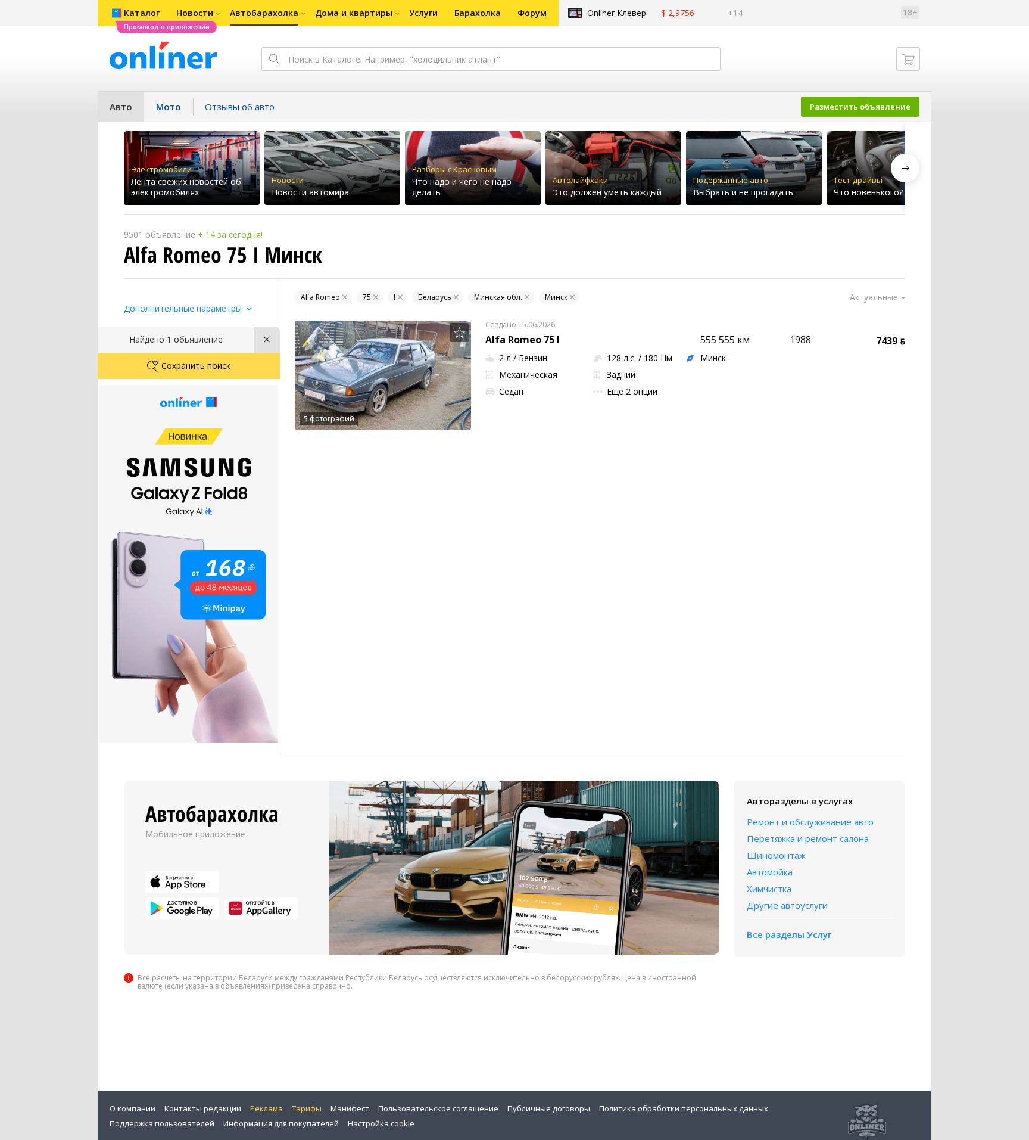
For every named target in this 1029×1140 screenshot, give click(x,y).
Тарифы (307, 1108)
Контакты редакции (202, 1108)
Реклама (266, 1108)
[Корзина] (908, 59)
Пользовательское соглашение (438, 1108)
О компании (132, 1108)
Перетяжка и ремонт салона (808, 838)
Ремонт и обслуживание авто (810, 822)
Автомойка (770, 872)
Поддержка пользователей (162, 1123)
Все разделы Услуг (789, 934)
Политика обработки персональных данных (683, 1108)
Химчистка (769, 888)
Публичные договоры (548, 1108)
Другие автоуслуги (787, 905)
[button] (905, 168)
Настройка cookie (381, 1123)
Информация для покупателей (281, 1123)
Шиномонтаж (776, 855)
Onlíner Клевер (616, 12)
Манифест (349, 1108)
